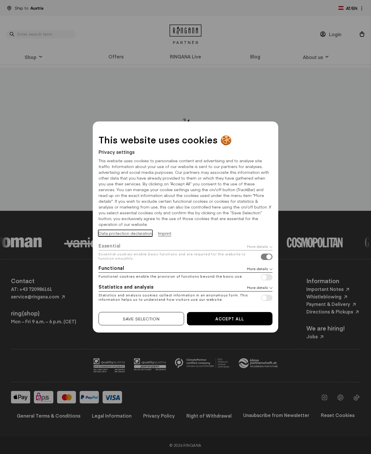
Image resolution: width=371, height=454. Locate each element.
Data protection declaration (125, 233)
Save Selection (141, 319)
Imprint (164, 233)
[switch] (266, 257)
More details (257, 246)
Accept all (229, 319)
